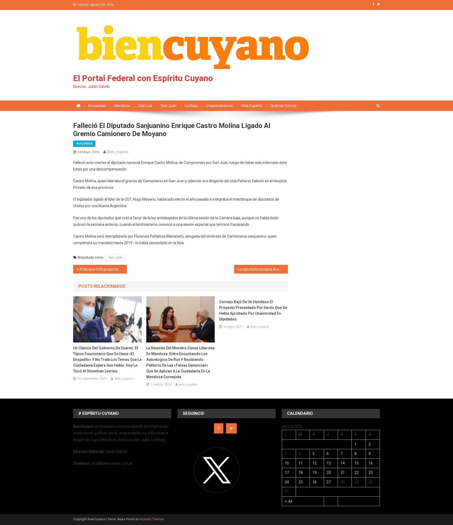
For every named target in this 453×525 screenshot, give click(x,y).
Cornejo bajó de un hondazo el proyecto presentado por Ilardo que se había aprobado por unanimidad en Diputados (253, 310)
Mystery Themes (152, 519)
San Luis (145, 106)
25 (301, 482)
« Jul (288, 501)
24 (287, 482)
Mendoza (122, 106)
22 (356, 472)
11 (301, 463)
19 (314, 472)
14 (343, 463)
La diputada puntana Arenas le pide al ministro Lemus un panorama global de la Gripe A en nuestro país (263, 269)
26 (314, 482)
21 (343, 472)
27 (329, 482)
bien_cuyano (117, 152)
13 (329, 463)
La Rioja (191, 106)
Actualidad (97, 106)
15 (356, 463)
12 (314, 463)
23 (371, 472)
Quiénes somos (283, 106)
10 (287, 463)
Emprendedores (219, 106)
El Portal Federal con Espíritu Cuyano (143, 78)
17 (287, 472)
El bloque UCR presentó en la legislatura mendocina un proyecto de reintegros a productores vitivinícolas (103, 269)
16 (371, 463)
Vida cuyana (251, 106)
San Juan (168, 106)
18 (301, 472)
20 (329, 472)
